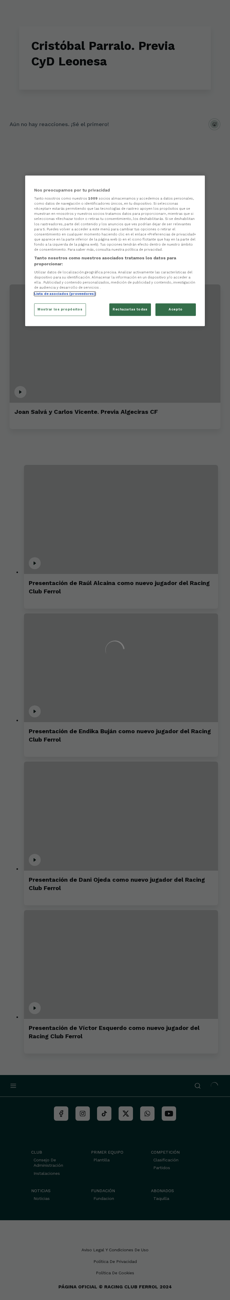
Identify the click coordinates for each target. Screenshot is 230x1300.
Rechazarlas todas (130, 309)
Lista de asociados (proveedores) (65, 294)
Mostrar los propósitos (60, 309)
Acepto (175, 309)
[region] (115, 250)
